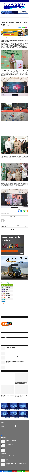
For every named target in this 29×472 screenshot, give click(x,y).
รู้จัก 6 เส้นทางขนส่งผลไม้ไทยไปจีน (10, 352)
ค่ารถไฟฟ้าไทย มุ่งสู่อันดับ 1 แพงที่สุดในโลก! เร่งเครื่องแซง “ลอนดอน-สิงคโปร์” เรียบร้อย (11, 348)
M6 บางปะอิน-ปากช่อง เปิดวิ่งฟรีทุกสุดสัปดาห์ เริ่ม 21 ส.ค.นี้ (7, 373)
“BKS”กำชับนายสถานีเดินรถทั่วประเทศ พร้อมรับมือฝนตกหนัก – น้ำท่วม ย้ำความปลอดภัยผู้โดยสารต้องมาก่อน (21, 383)
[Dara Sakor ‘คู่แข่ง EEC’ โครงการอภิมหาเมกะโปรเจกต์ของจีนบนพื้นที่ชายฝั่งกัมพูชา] (3, 362)
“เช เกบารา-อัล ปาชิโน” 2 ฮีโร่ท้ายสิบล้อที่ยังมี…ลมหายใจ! (12, 449)
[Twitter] (20, 27)
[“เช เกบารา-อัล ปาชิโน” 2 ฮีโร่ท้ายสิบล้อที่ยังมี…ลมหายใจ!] (3, 450)
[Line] (24, 27)
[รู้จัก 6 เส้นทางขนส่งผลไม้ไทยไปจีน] (3, 353)
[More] (27, 27)
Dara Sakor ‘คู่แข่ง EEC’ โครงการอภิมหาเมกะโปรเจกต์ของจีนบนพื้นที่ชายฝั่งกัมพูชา (15, 361)
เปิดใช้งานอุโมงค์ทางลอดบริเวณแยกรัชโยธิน (5, 213)
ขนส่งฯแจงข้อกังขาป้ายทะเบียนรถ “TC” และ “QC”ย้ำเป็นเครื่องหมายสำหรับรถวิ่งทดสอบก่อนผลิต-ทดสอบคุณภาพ (7, 395)
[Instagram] (26, 27)
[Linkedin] (21, 27)
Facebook (2, 319)
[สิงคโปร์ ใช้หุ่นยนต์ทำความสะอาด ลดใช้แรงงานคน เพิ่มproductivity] (3, 357)
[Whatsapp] (23, 27)
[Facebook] (18, 27)
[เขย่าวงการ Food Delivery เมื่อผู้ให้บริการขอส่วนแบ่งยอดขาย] (3, 367)
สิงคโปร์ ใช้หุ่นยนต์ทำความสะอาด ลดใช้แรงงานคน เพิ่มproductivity (13, 356)
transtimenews (4, 25)
